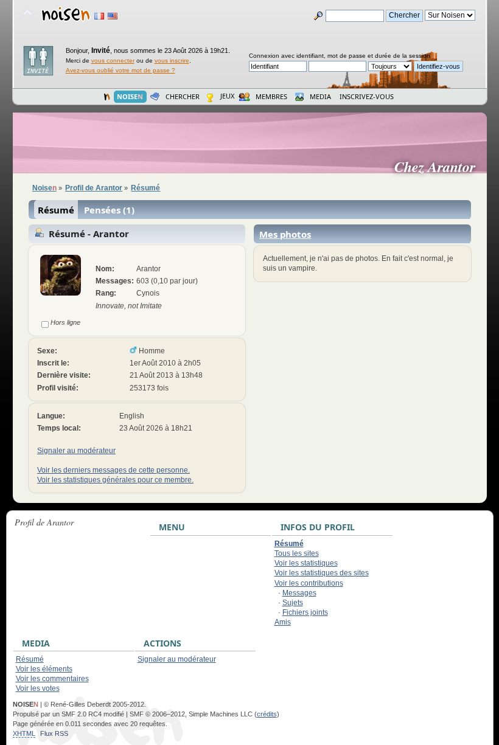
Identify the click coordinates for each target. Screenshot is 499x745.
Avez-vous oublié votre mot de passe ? (120, 70)
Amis (282, 622)
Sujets (292, 602)
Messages (299, 593)
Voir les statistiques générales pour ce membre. (115, 480)
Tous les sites (296, 553)
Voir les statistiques (306, 563)
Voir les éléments (44, 669)
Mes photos (285, 234)
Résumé (56, 210)
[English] (112, 16)
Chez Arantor (439, 166)
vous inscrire (172, 60)
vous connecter (112, 60)
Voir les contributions (308, 583)
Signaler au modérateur (76, 450)
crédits (267, 714)
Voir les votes (38, 688)
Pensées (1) (109, 210)
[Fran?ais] (99, 16)
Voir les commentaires (52, 678)
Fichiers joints (305, 612)
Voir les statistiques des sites (321, 573)
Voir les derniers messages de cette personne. (113, 470)
